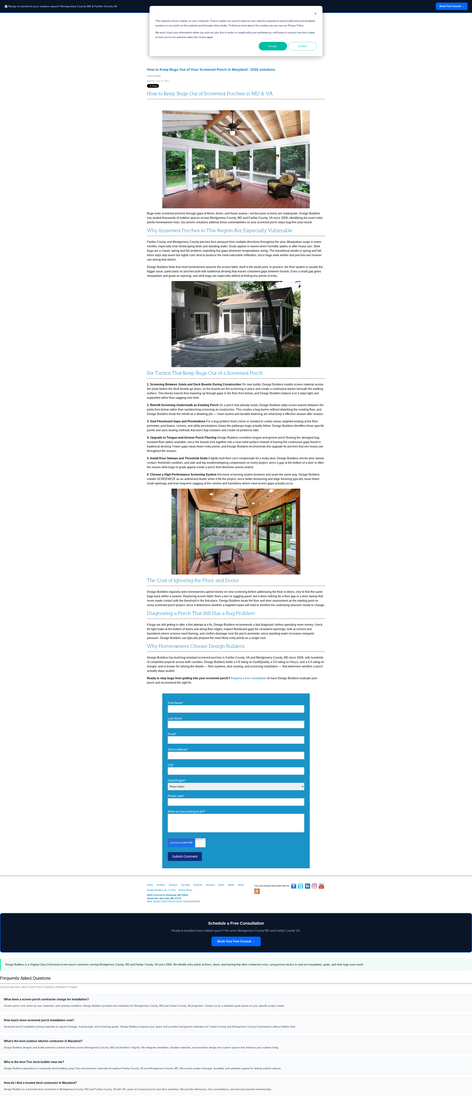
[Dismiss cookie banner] (315, 14)
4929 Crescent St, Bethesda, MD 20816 (167, 895)
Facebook (293, 886)
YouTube (321, 886)
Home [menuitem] (150, 885)
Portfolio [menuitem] (161, 885)
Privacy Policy (185, 890)
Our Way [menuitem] (185, 885)
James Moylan (154, 76)
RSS (257, 891)
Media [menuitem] (231, 885)
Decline (302, 46)
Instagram (314, 886)
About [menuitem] (241, 885)
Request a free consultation (249, 678)
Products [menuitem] (197, 885)
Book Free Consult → (452, 6)
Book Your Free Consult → (236, 941)
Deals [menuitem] (221, 885)
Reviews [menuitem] (210, 885)
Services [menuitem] (173, 885)
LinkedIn (307, 886)
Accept (273, 46)
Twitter (300, 886)
